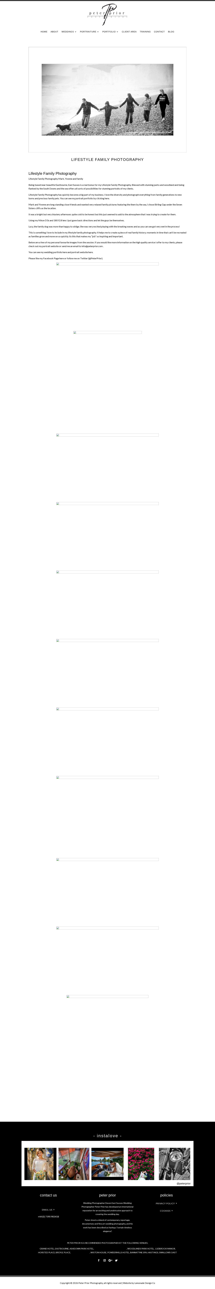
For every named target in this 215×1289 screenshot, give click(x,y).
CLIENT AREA (129, 32)
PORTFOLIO (109, 32)
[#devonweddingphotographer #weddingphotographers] (40, 1164)
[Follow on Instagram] (104, 1260)
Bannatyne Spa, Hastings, (144, 1252)
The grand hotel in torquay (110, 1248)
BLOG (171, 32)
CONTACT (159, 32)
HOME (44, 32)
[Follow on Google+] (110, 1260)
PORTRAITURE (88, 32)
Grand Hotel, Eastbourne (54, 1248)
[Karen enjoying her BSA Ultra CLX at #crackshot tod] (74, 1164)
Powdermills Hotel (118, 1252)
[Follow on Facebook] (98, 1260)
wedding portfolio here (55, 252)
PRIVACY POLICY (165, 1203)
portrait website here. (82, 252)
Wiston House (98, 1252)
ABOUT (54, 32)
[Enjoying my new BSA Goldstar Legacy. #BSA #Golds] (175, 1164)
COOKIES (165, 1211)
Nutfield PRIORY (80, 1252)
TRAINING (145, 32)
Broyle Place (63, 1252)
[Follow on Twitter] (116, 1260)
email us (47, 1210)
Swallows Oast (168, 1252)
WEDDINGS (68, 32)
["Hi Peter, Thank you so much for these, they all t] (141, 1164)
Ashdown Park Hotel (81, 1248)
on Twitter (82, 258)
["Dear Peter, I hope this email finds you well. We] (107, 1164)
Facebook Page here (53, 258)
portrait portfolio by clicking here (92, 198)
